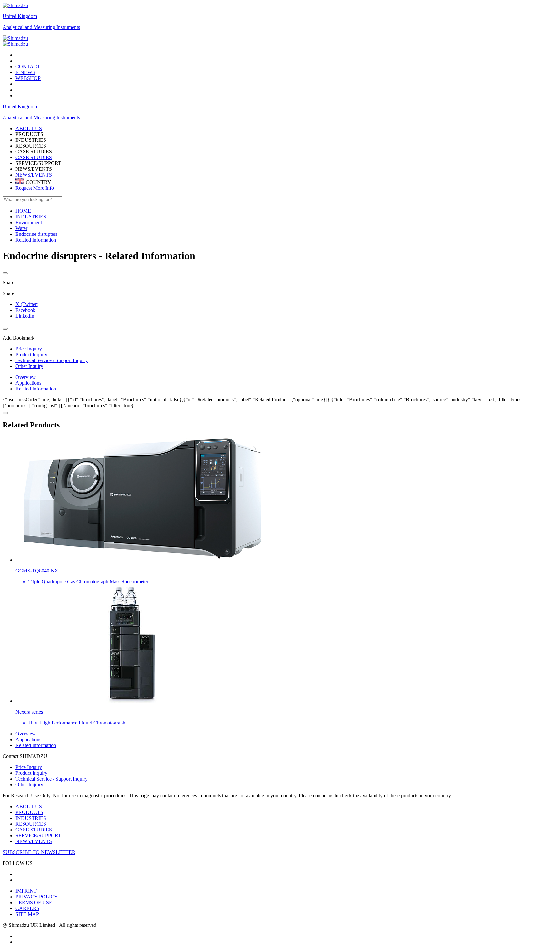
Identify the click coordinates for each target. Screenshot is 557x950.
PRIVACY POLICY (36, 896)
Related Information (35, 388)
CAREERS (27, 908)
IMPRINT (26, 891)
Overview (25, 377)
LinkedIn (24, 316)
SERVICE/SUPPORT (38, 835)
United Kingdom (20, 16)
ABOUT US (28, 806)
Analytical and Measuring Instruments (41, 27)
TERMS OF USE (33, 902)
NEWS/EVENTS (33, 175)
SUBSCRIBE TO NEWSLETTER (39, 852)
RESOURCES (30, 824)
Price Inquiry (28, 767)
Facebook (25, 310)
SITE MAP (27, 914)
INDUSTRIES (30, 818)
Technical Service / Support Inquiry (51, 779)
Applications (28, 383)
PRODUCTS (29, 812)
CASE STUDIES (33, 157)
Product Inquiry (31, 773)
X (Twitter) (26, 304)
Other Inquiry (29, 784)
